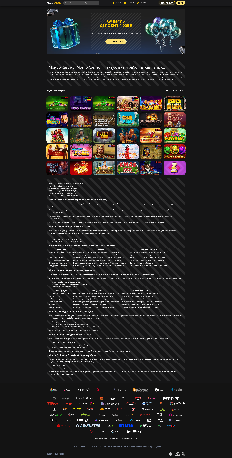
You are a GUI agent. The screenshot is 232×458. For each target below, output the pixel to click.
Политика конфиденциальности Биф (106, 438)
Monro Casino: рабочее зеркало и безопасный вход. (67, 184)
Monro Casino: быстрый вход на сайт (62, 186)
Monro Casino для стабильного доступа (63, 191)
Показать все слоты (174, 90)
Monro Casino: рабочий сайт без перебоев (64, 195)
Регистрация (167, 3)
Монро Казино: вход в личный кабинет (62, 193)
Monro (54, 2)
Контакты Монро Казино (129, 438)
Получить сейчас (116, 41)
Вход (180, 3)
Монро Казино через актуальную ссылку (63, 188)
